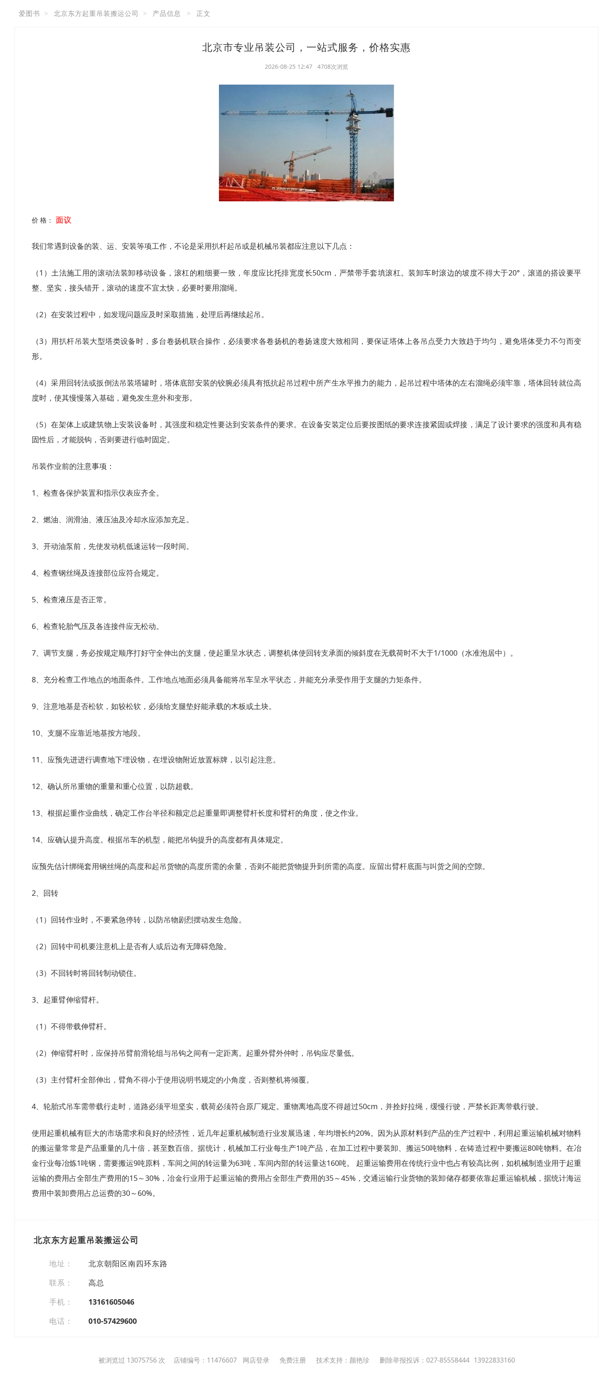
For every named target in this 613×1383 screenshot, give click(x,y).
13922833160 (494, 1360)
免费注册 (292, 1360)
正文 (203, 13)
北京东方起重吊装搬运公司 (96, 13)
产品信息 (167, 13)
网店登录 (256, 1360)
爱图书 (29, 13)
